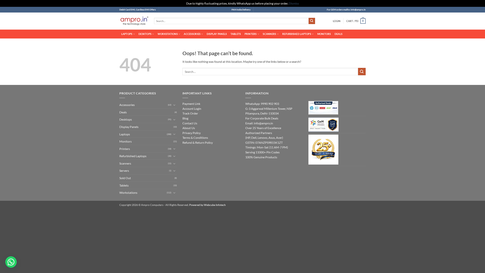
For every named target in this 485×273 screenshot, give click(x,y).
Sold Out (125, 178)
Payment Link (191, 103)
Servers (124, 170)
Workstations (168, 33)
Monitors (324, 33)
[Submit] (312, 21)
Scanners (269, 33)
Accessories (192, 33)
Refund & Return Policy (197, 142)
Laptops (126, 33)
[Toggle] (174, 105)
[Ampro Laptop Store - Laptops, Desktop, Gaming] (133, 21)
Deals (338, 33)
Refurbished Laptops (296, 33)
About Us (188, 128)
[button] (336, 21)
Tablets (236, 33)
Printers (251, 33)
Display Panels (217, 33)
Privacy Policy (191, 133)
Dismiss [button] (294, 3)
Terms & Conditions (195, 137)
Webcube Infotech (215, 204)
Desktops (144, 33)
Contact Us (189, 123)
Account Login (191, 108)
